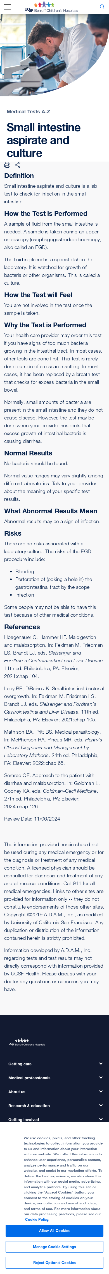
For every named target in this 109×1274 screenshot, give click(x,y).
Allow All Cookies (54, 1230)
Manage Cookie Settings (54, 1246)
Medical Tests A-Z (28, 111)
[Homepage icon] (55, 7)
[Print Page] (7, 165)
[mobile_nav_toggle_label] (7, 7)
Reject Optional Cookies (54, 1262)
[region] (54, 1198)
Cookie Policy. (37, 1219)
